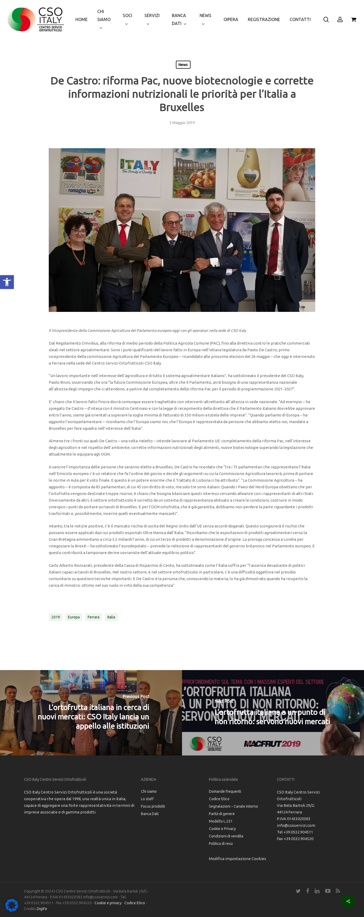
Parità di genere (222, 814)
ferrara (93, 617)
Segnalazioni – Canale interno (233, 806)
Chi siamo (149, 791)
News (183, 65)
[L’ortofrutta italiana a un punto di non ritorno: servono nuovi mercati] (273, 712)
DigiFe (42, 909)
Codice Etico (219, 799)
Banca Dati (150, 814)
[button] (7, 282)
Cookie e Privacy (222, 829)
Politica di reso (221, 843)
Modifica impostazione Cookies (237, 858)
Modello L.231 (221, 821)
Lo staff (147, 799)
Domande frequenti (225, 791)
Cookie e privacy (108, 903)
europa (74, 617)
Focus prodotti (153, 806)
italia (111, 617)
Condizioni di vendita (226, 836)
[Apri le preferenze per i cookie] (11, 910)
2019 (55, 617)
